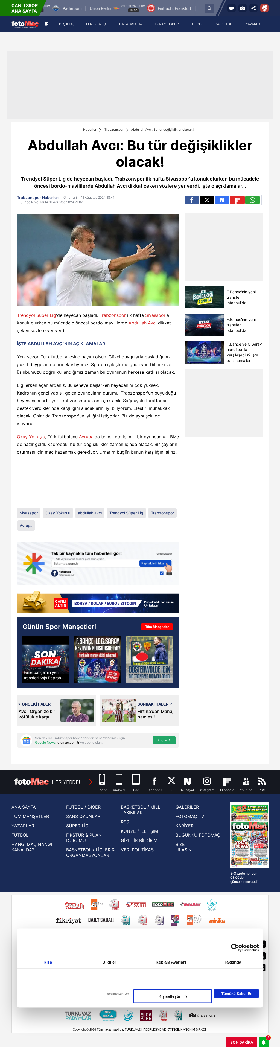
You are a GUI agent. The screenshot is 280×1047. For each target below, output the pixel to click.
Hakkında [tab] (232, 962)
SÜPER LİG (77, 825)
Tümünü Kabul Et (236, 993)
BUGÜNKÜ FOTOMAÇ (198, 835)
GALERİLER (187, 807)
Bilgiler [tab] (109, 962)
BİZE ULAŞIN (184, 847)
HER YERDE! (66, 782)
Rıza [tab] (47, 962)
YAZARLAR (22, 825)
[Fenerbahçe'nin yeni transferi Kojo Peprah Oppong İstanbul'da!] (45, 659)
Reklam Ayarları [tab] (171, 962)
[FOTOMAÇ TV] (232, 8)
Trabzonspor (114, 129)
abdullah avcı (90, 513)
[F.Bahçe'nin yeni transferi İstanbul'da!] (204, 297)
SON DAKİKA (241, 1042)
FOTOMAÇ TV (190, 816)
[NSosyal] (222, 200)
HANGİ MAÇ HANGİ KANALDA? (31, 847)
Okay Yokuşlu (31, 436)
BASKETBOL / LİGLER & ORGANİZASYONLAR (90, 852)
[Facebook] (192, 200)
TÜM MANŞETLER (30, 816)
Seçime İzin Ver (118, 993)
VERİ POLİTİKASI (138, 849)
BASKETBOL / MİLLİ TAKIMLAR (141, 809)
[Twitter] (207, 200)
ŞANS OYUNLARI (83, 816)
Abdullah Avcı (143, 323)
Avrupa (86, 436)
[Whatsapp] (252, 200)
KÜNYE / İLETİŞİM (139, 831)
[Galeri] (242, 8)
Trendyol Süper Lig (36, 315)
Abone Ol (164, 740)
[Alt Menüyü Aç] (46, 24)
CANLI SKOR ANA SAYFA (24, 8)
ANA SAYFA (23, 807)
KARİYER (185, 825)
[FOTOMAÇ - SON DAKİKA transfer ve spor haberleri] (25, 24)
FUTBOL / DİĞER (83, 807)
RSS (125, 822)
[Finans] (98, 602)
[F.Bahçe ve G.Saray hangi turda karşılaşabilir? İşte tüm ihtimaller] (204, 352)
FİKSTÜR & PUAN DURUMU (84, 837)
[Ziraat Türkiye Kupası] (264, 8)
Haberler (89, 129)
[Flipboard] (237, 200)
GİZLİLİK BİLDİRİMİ (140, 840)
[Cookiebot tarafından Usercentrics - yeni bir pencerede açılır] (235, 948)
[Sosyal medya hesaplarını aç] (253, 8)
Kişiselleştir (169, 996)
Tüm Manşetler (157, 627)
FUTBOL (19, 835)
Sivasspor (155, 315)
